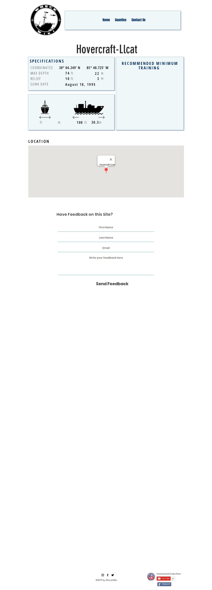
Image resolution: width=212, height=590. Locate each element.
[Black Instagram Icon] (102, 575)
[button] (120, 19)
